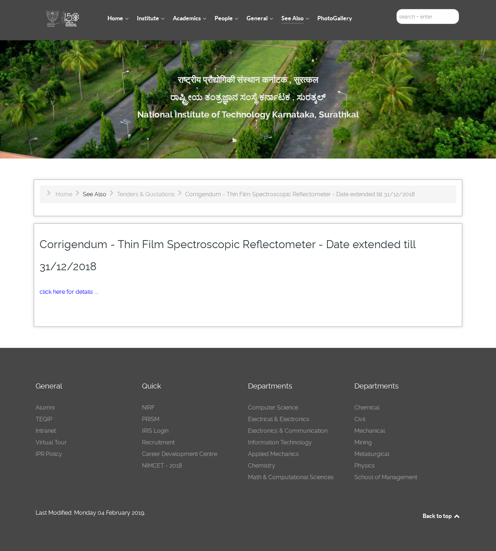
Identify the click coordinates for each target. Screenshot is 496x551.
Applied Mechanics (273, 454)
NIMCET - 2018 (162, 465)
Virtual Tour (51, 442)
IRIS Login (155, 430)
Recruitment (158, 442)
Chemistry (261, 465)
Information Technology (280, 442)
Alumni (45, 407)
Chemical (366, 407)
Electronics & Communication (288, 430)
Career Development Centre (179, 454)
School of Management (385, 477)
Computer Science (273, 407)
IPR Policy (49, 454)
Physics (364, 465)
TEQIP (44, 419)
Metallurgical (371, 454)
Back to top (438, 516)
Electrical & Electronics (278, 419)
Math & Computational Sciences (291, 477)
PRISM (150, 419)
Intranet (46, 430)
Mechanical (369, 430)
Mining (363, 442)
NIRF (148, 407)
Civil (359, 419)
